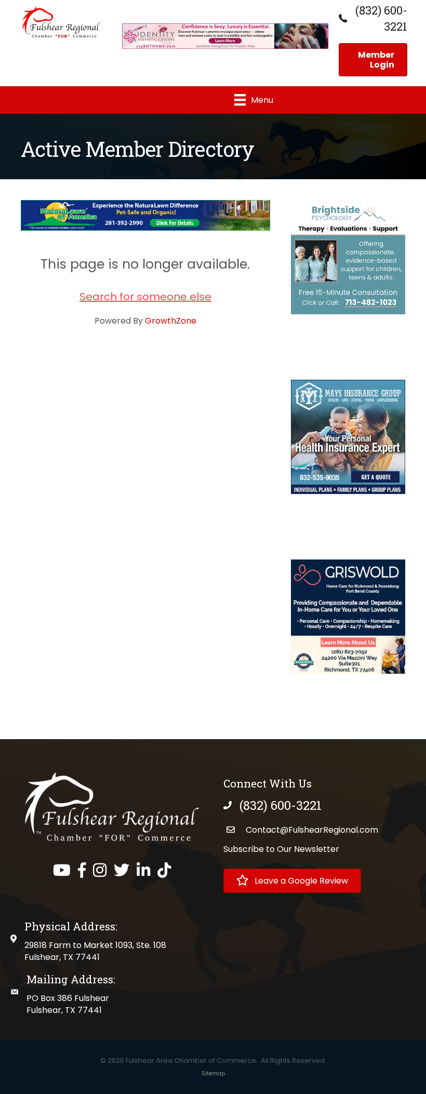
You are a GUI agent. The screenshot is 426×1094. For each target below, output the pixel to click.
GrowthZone (170, 321)
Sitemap (213, 1073)
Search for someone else (145, 296)
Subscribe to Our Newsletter (281, 849)
